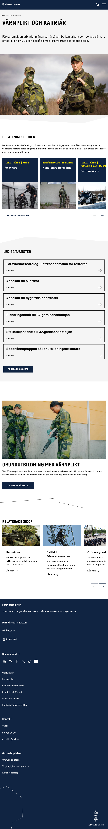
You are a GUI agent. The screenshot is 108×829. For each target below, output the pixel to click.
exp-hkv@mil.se (10, 739)
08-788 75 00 (9, 733)
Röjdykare (10, 168)
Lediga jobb (8, 679)
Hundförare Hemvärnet (57, 168)
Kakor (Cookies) (10, 773)
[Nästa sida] (102, 215)
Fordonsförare (89, 171)
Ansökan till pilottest (22, 281)
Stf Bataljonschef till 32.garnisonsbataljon (39, 332)
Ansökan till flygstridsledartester (32, 298)
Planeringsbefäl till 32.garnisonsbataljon (38, 315)
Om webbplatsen (11, 760)
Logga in (10, 630)
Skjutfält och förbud (12, 692)
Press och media (10, 699)
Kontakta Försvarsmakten (14, 705)
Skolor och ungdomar (13, 686)
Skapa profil (12, 639)
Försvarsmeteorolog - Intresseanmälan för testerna (46, 264)
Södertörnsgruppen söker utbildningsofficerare (43, 349)
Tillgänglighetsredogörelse (15, 766)
